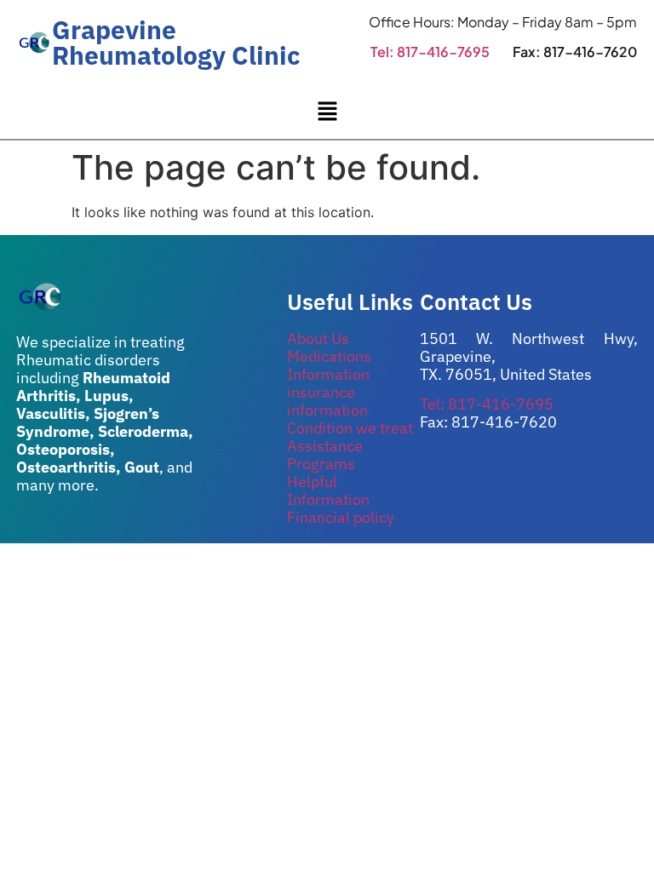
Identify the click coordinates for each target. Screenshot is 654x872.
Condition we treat (350, 428)
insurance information (327, 401)
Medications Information (329, 365)
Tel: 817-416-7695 (430, 51)
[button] (327, 112)
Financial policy (340, 517)
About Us (318, 338)
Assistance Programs (325, 454)
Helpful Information (328, 490)
